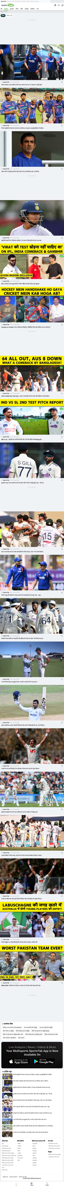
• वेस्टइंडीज (34, 1160)
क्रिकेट (6, 9)
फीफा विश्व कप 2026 (6, 1148)
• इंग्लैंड (33, 1155)
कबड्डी (26, 9)
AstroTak (33, 1)
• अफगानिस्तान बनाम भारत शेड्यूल (53, 1157)
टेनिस (17, 9)
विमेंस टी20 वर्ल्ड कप (6, 1150)
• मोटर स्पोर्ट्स (20, 1158)
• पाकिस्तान (34, 1153)
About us (5, 1176)
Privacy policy (13, 1176)
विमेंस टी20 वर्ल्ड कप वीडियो (8, 1160)
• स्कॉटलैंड (34, 1158)
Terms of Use (23, 1176)
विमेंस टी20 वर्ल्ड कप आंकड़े (7, 1158)
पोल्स (3, 1167)
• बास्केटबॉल (19, 1155)
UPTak (12, 1)
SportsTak (3, 1)
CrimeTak (23, 1)
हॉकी (21, 9)
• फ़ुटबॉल (19, 1148)
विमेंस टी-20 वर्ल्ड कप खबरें (7, 1162)
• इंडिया (33, 1146)
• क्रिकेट (19, 1143)
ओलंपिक (32, 9)
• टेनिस (18, 1150)
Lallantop (28, 1)
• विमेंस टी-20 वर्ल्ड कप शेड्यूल (54, 1154)
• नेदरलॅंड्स (34, 1150)
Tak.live (37, 1)
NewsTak (9, 1)
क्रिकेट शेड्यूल (5, 1146)
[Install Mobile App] (55, 5)
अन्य (37, 9)
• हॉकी (18, 1160)
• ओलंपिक (19, 1146)
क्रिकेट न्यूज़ (4, 1170)
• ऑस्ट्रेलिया (34, 1143)
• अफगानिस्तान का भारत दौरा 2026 (54, 1148)
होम (1, 9)
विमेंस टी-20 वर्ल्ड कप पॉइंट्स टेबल (9, 1155)
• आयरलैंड (34, 1165)
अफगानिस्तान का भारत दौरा (7, 1165)
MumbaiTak (17, 1)
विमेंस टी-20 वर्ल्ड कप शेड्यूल (8, 1153)
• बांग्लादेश (34, 1148)
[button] (3, 15)
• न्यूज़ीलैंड (34, 1162)
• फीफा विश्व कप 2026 (53, 1143)
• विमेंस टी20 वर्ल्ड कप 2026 (54, 1146)
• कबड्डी (19, 1153)
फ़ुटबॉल (12, 9)
